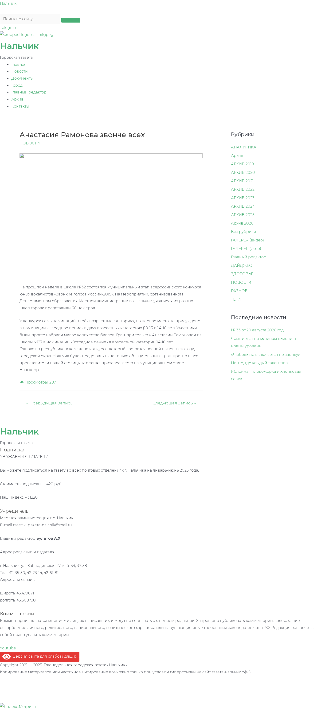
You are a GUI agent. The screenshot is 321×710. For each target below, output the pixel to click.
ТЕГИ (236, 299)
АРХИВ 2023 (242, 198)
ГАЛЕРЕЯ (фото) (246, 248)
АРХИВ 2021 (242, 181)
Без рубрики (243, 231)
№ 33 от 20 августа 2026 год (257, 330)
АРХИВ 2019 (242, 164)
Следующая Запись (174, 402)
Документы (22, 78)
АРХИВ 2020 (243, 172)
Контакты (20, 106)
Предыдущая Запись (49, 402)
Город (17, 85)
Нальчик (8, 3)
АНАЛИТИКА (243, 147)
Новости (19, 71)
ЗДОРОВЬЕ (242, 274)
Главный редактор (29, 92)
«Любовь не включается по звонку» (265, 354)
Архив (17, 99)
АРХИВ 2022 (242, 189)
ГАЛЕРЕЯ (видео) (247, 240)
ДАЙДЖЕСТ (242, 265)
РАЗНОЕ (239, 291)
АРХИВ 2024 (243, 206)
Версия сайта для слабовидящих (44, 656)
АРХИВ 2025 (242, 215)
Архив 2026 (242, 223)
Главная (19, 64)
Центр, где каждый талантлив (259, 363)
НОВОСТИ (30, 143)
